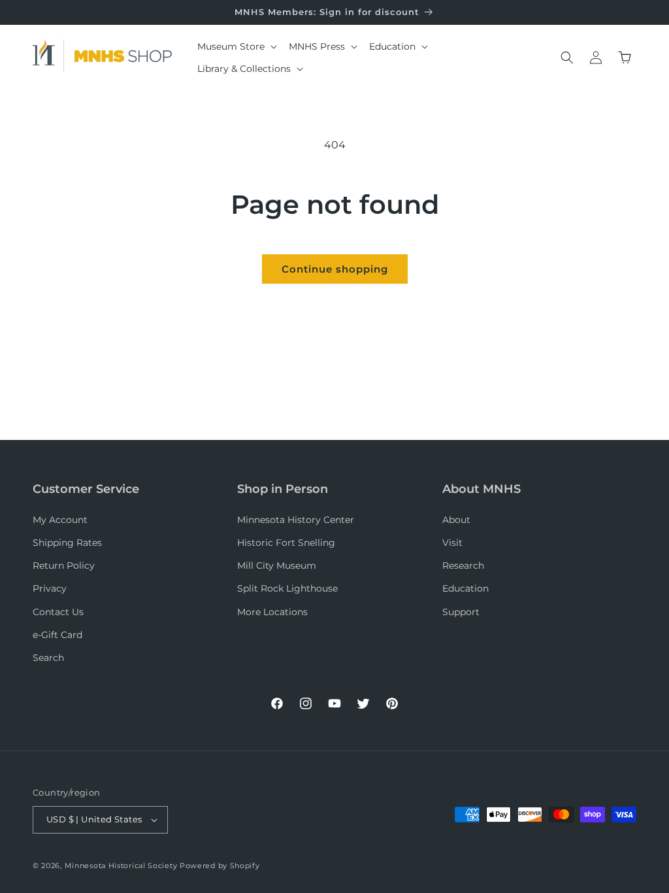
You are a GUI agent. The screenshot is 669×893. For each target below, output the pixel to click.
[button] (236, 46)
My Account (60, 520)
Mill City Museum (276, 565)
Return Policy (64, 565)
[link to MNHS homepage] (48, 55)
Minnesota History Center (295, 520)
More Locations (272, 612)
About (456, 520)
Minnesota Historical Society (121, 865)
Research (463, 565)
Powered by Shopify (220, 865)
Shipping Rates (67, 542)
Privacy (50, 588)
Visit (452, 542)
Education (465, 588)
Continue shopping (335, 269)
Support (461, 612)
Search (48, 658)
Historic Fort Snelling (286, 542)
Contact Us (58, 612)
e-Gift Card (57, 635)
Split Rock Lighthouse (287, 588)
